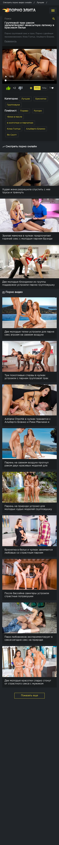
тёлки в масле (14, 117)
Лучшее (25, 99)
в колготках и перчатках (20, 123)
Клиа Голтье (13, 129)
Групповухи (13, 105)
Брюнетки (40, 99)
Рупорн (38, 111)
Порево (24, 111)
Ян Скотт (12, 135)
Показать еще (29, 695)
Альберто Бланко (35, 129)
